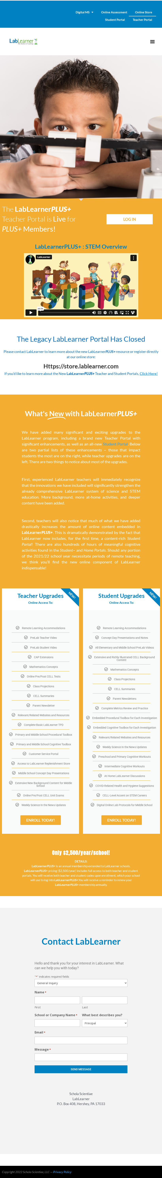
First (38, 1007)
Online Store (143, 12)
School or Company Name (56, 1015)
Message (43, 1049)
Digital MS (82, 12)
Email (40, 1032)
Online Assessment (114, 12)
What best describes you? (102, 1015)
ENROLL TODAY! (40, 820)
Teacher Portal (142, 19)
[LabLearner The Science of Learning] (23, 41)
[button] (152, 41)
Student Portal (115, 19)
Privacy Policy (62, 1172)
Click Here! (149, 373)
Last (85, 1007)
